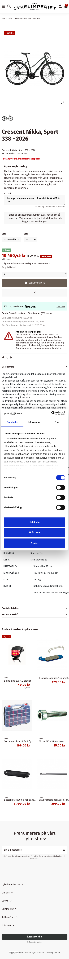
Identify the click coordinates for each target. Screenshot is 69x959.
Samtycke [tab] (12, 422)
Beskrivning (8, 367)
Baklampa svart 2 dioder (17, 680)
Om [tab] (57, 422)
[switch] (60, 487)
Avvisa (34, 543)
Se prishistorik (9, 267)
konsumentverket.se (52, 348)
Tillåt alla (34, 522)
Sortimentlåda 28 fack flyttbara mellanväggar (29, 741)
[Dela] (3, 357)
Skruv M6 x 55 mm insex (51, 741)
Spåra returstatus (34, 942)
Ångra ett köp (34, 936)
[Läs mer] (29, 645)
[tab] (34, 367)
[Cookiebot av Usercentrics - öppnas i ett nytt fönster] (51, 413)
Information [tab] (34, 422)
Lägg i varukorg (37, 282)
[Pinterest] (11, 357)
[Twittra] (7, 357)
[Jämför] (34, 293)
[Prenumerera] (64, 850)
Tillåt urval (34, 532)
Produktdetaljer (10, 608)
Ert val (7, 193)
